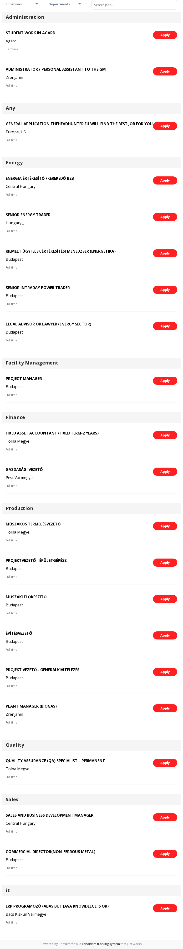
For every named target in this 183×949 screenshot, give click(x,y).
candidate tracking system (101, 944)
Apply (165, 35)
